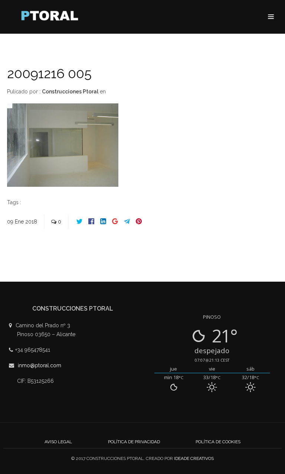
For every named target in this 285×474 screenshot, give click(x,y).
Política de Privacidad (134, 441)
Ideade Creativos (194, 458)
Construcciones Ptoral (70, 92)
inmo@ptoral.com (39, 365)
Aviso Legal (58, 441)
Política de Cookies (218, 441)
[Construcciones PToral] (51, 17)
